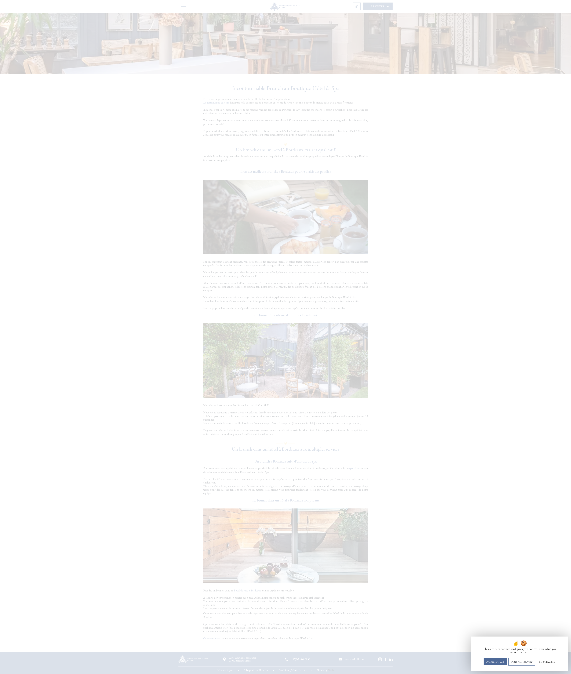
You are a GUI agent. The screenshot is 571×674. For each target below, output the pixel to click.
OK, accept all (495, 661)
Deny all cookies (521, 661)
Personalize (547, 661)
